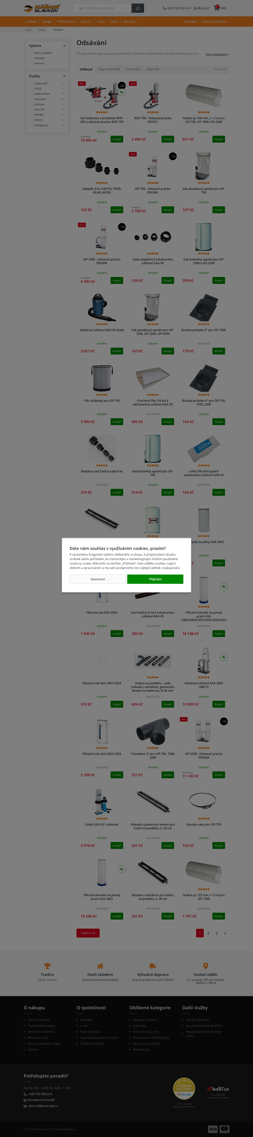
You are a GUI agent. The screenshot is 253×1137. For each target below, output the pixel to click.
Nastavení (98, 579)
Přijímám (155, 579)
